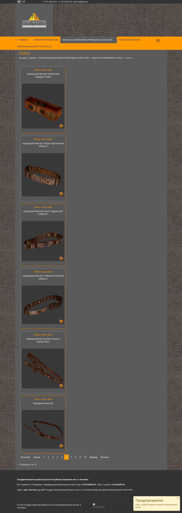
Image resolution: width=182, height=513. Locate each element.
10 (85, 457)
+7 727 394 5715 (49, 1)
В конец (105, 457)
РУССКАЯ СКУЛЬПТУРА (129, 40)
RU (19, 1)
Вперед (93, 457)
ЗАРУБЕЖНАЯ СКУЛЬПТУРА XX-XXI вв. (34, 46)
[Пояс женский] (43, 106)
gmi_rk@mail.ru (81, 1)
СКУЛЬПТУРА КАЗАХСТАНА (46, 40)
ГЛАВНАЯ (23, 40)
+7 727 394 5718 (65, 1)
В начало (25, 457)
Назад (37, 457)
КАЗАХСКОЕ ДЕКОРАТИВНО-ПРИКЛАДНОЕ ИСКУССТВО (87, 40)
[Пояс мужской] (43, 305)
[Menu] (158, 41)
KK (24, 1)
